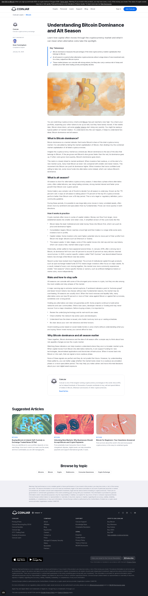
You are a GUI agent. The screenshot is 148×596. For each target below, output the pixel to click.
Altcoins (41, 472)
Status (46, 543)
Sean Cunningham (19, 45)
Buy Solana (111, 527)
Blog (86, 9)
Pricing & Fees (16, 522)
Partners (46, 548)
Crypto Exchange (104, 472)
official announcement (97, 585)
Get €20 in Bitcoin (8, 2)
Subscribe (130, 558)
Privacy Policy (80, 540)
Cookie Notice (80, 537)
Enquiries (79, 535)
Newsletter (47, 546)
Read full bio (63, 391)
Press (46, 538)
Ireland (37, 513)
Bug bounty (47, 530)
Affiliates (46, 524)
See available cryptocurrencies (117, 535)
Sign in (118, 9)
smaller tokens (80, 127)
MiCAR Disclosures (82, 545)
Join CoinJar (130, 9)
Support (79, 9)
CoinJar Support (81, 522)
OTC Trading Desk (18, 532)
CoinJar (16, 29)
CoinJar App (16, 530)
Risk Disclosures (106, 4)
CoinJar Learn (18, 15)
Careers (46, 532)
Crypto (55, 9)
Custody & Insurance (19, 535)
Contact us (47, 535)
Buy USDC (110, 530)
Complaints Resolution (83, 527)
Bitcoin (28, 15)
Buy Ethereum (112, 524)
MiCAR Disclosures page (117, 585)
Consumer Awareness (86, 472)
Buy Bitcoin (111, 522)
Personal (63, 9)
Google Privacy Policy (48, 592)
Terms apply (64, 2)
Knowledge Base (81, 524)
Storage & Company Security (53, 540)
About (92, 9)
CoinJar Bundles (17, 527)
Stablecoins (70, 472)
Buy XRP (110, 532)
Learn (71, 9)
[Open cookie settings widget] (3, 592)
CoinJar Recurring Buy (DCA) (21, 524)
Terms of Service (81, 543)
